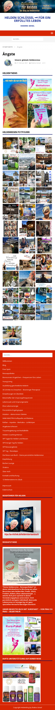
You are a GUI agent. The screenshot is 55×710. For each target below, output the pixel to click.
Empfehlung (7, 459)
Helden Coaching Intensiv (12, 435)
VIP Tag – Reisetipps (10, 451)
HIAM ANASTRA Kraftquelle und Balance (18, 418)
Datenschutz (7, 490)
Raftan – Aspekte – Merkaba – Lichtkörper (19, 422)
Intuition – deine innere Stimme (15, 414)
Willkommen (7, 361)
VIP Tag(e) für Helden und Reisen (15, 439)
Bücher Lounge (8, 463)
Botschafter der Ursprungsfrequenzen (18, 398)
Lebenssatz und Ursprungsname (15, 402)
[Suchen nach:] (27, 39)
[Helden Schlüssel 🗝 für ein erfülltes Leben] (27, 11)
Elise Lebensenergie (10, 406)
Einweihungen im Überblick (13, 394)
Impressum (7, 485)
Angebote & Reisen (10, 426)
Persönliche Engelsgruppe (13, 410)
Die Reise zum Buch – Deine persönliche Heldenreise (23, 455)
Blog (4, 365)
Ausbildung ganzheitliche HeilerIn (15, 385)
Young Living (7, 381)
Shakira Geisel (36, 63)
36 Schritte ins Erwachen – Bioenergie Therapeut (21, 390)
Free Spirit (6, 369)
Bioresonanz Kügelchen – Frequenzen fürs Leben (22, 377)
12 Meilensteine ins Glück (12, 479)
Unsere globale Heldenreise (27, 60)
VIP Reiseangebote (10, 447)
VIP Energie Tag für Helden (13, 443)
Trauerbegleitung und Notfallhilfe (15, 430)
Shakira (6, 467)
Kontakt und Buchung (11, 475)
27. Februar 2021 (22, 63)
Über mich (6, 471)
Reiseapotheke (8, 373)
